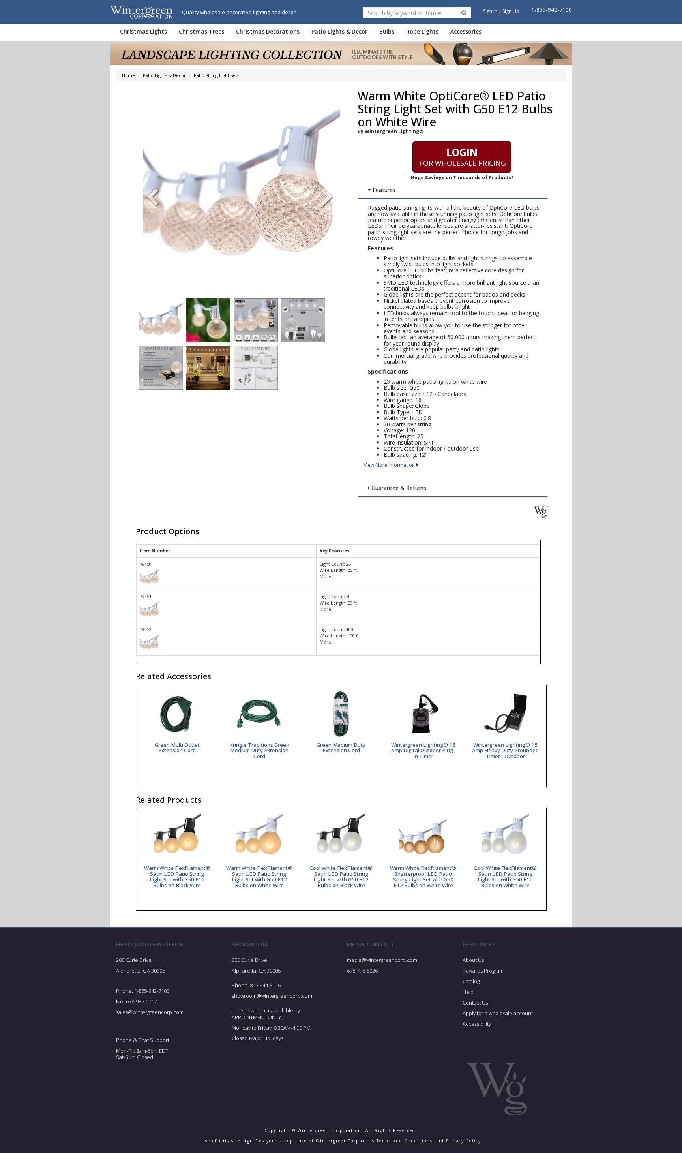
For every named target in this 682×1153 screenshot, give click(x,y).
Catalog (471, 981)
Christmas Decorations (268, 31)
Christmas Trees (201, 31)
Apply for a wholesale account (498, 1013)
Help (468, 991)
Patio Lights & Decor (339, 31)
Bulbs (386, 31)
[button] (327, 198)
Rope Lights (422, 31)
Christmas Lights (143, 31)
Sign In (490, 11)
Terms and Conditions (405, 1141)
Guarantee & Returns (398, 488)
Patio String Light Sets (216, 75)
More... (327, 576)
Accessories (466, 31)
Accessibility (477, 1023)
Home (128, 75)
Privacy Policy (463, 1141)
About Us (473, 959)
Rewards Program (483, 970)
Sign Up (510, 11)
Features (383, 189)
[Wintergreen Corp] (141, 12)
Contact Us (475, 1002)
